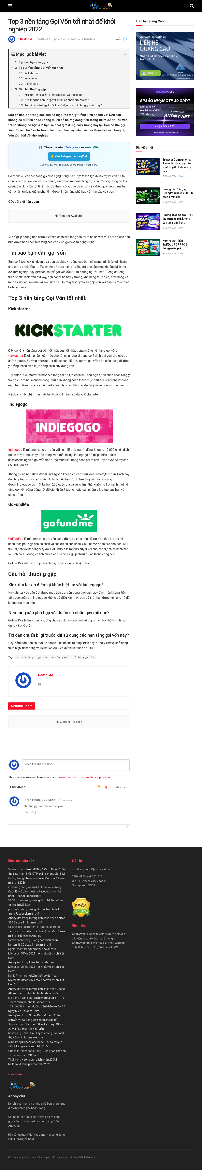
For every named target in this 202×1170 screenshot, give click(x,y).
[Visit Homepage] (101, 6)
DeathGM (26, 39)
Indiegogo (15, 450)
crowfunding (25, 657)
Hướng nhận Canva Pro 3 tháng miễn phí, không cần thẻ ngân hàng (178, 218)
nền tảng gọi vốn (83, 657)
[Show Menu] (10, 6)
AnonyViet (14, 918)
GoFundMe (15, 539)
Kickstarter (15, 356)
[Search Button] (192, 6)
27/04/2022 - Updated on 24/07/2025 (58, 39)
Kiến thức (89, 39)
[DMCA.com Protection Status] (81, 907)
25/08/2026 (170, 253)
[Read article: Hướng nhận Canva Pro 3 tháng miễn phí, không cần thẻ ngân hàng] (148, 221)
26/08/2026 (170, 202)
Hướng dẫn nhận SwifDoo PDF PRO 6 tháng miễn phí (175, 244)
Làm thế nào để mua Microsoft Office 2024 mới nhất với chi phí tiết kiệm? (36, 953)
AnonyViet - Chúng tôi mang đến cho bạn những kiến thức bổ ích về (52, 1157)
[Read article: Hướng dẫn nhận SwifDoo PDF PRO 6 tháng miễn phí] (148, 247)
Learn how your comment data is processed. (85, 777)
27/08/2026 (170, 176)
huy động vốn (59, 657)
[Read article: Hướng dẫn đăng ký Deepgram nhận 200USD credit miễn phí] (148, 195)
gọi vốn (42, 657)
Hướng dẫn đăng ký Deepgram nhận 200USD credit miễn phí (178, 193)
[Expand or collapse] (125, 54)
